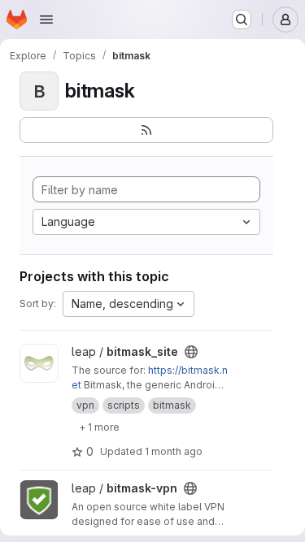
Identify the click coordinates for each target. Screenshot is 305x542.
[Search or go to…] (241, 19)
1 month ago (174, 451)
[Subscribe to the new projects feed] (146, 130)
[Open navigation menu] (46, 20)
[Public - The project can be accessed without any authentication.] (191, 351)
